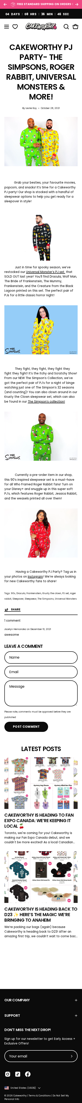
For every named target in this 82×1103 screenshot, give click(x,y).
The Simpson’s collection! (46, 402)
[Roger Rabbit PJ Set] (41, 556)
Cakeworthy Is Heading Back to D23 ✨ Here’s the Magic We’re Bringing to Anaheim (40, 914)
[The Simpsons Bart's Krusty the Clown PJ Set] (41, 460)
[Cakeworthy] (41, 26)
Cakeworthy (20, 1095)
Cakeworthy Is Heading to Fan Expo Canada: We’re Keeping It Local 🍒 (38, 820)
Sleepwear (31, 598)
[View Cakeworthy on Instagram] (7, 1074)
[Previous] (5, 4)
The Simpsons (46, 598)
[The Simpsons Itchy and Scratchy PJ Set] (41, 353)
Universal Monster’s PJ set (45, 272)
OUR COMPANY (17, 1000)
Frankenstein (33, 593)
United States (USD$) (23, 1088)
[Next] (77, 4)
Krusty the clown (51, 593)
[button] (66, 27)
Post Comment (26, 727)
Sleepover (18, 598)
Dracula (20, 593)
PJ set (65, 593)
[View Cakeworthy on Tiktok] (17, 1074)
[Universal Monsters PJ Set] (41, 260)
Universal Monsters (66, 598)
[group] (41, 4)
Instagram (35, 577)
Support (12, 1015)
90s (13, 593)
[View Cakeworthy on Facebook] (27, 1074)
